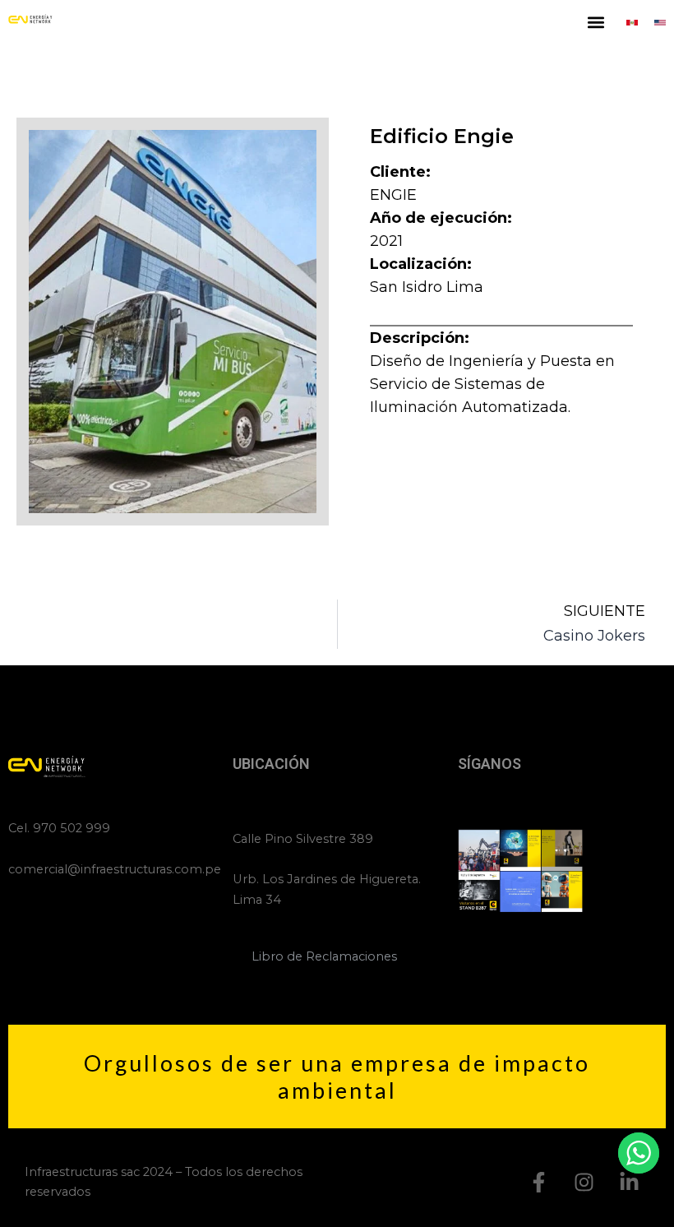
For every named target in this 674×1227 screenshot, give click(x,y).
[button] (596, 21)
